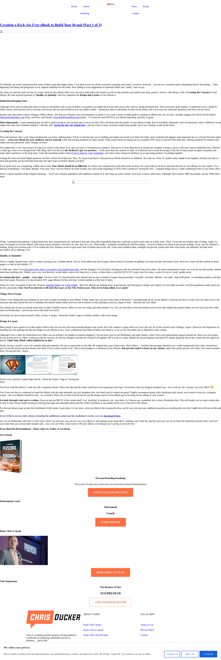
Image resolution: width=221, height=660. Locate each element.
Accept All (208, 654)
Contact (135, 13)
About (86, 6)
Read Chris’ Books (92, 625)
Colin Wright (71, 285)
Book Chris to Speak (93, 630)
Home (74, 6)
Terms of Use (147, 625)
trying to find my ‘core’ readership (87, 153)
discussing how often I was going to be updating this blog (51, 269)
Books (146, 6)
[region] (110, 651)
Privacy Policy (147, 630)
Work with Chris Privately (95, 635)
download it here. (112, 416)
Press (134, 6)
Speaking (84, 13)
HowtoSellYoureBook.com (67, 117)
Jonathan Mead (53, 285)
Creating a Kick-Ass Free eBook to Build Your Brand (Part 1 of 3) (51, 25)
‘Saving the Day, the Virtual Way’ (69, 125)
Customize (171, 654)
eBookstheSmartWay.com (12, 117)
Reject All (190, 654)
